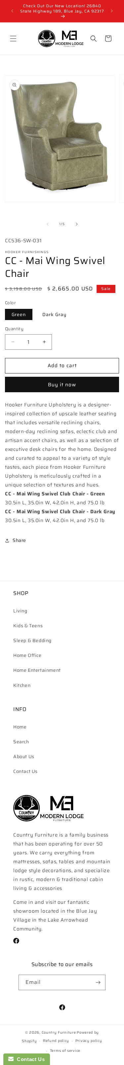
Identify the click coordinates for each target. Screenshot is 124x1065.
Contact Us (25, 771)
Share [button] (19, 540)
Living (20, 610)
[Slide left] (47, 224)
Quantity (14, 329)
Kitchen (21, 685)
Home (19, 726)
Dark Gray (54, 314)
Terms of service (65, 1050)
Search (21, 741)
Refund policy (56, 1041)
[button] (13, 38)
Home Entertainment (37, 670)
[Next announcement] (111, 11)
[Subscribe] (98, 982)
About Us (23, 756)
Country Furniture (59, 1032)
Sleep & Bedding (32, 640)
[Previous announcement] (12, 11)
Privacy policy (88, 1041)
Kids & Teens (28, 625)
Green (19, 314)
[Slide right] (76, 224)
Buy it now (62, 385)
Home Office (27, 655)
